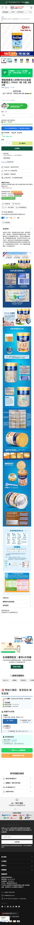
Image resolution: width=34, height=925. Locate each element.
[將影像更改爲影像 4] (21, 60)
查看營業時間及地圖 (17, 192)
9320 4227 (14, 742)
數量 (2, 140)
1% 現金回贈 (18, 73)
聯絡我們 (13, 174)
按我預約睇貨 (18, 196)
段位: (4, 112)
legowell (6, 87)
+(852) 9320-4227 (9, 892)
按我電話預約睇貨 (18, 194)
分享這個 (7, 222)
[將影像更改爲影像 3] (15, 60)
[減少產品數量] (3, 143)
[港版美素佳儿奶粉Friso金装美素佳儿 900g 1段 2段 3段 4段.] (17, 40)
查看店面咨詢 (6, 158)
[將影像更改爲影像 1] (3, 60)
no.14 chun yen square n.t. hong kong (15, 899)
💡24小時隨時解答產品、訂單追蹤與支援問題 (17, 128)
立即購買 (17, 148)
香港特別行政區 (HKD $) (10, 913)
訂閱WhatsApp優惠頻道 (8, 198)
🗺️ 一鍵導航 (10, 720)
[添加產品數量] (9, 143)
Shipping (4, 162)
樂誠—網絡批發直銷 (14, 916)
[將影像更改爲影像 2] (9, 60)
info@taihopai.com (9, 895)
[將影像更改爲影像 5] (27, 60)
